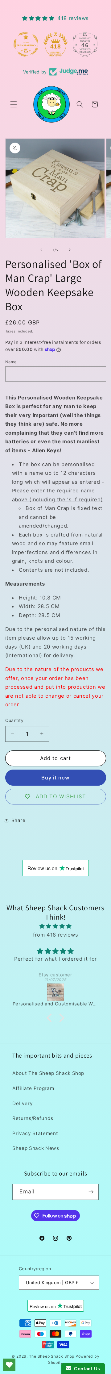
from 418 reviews (55, 935)
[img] (55, 926)
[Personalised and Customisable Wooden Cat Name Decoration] (56, 992)
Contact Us (85, 1368)
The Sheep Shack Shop (51, 1356)
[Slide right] (69, 250)
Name (11, 361)
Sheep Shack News (35, 1148)
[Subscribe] (91, 1192)
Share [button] (18, 820)
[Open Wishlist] (9, 1365)
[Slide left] (41, 250)
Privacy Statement (35, 1133)
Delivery (22, 1103)
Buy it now (55, 778)
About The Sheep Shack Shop (48, 1073)
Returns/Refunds (32, 1118)
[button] (13, 104)
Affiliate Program (33, 1088)
